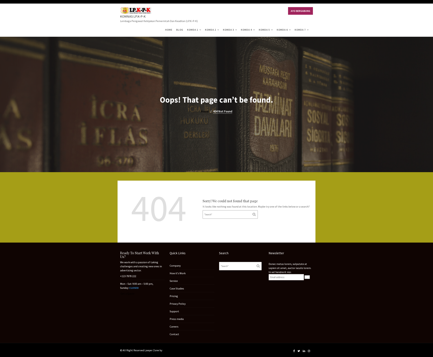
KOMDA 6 (282, 29)
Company (175, 265)
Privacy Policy (178, 303)
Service (174, 281)
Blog (179, 29)
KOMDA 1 (192, 29)
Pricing (174, 296)
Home (168, 29)
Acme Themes (171, 350)
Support (174, 311)
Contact (174, 334)
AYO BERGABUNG (300, 11)
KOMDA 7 (300, 29)
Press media (177, 319)
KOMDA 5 (264, 29)
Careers (174, 326)
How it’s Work (178, 273)
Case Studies (177, 288)
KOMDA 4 (246, 29)
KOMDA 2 (210, 29)
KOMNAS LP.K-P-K (133, 16)
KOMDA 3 (228, 29)
